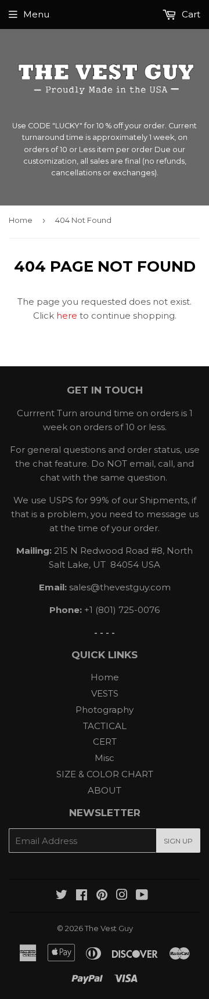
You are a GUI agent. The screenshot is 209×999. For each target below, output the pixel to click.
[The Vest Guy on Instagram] (122, 895)
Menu (36, 14)
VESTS (104, 693)
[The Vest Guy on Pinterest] (102, 895)
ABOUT (104, 790)
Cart (189, 14)
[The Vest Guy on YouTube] (142, 895)
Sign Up (178, 840)
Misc (104, 757)
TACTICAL (105, 725)
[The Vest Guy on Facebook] (81, 895)
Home (21, 220)
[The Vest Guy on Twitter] (61, 895)
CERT (105, 741)
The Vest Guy (109, 928)
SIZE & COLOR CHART (104, 774)
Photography (104, 709)
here (66, 315)
